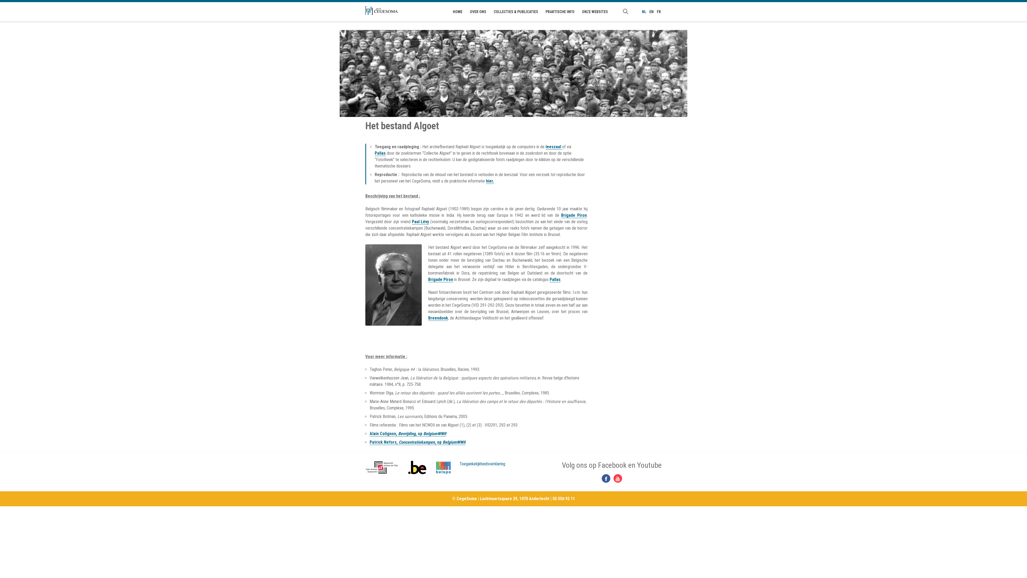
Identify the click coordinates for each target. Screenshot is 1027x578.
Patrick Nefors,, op (417, 442)
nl (644, 12)
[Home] (381, 10)
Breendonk (438, 318)
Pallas (380, 153)
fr (659, 12)
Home (457, 12)
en (651, 12)
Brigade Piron (574, 215)
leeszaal (554, 146)
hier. (490, 181)
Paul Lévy (420, 221)
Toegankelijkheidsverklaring (482, 463)
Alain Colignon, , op (408, 433)
